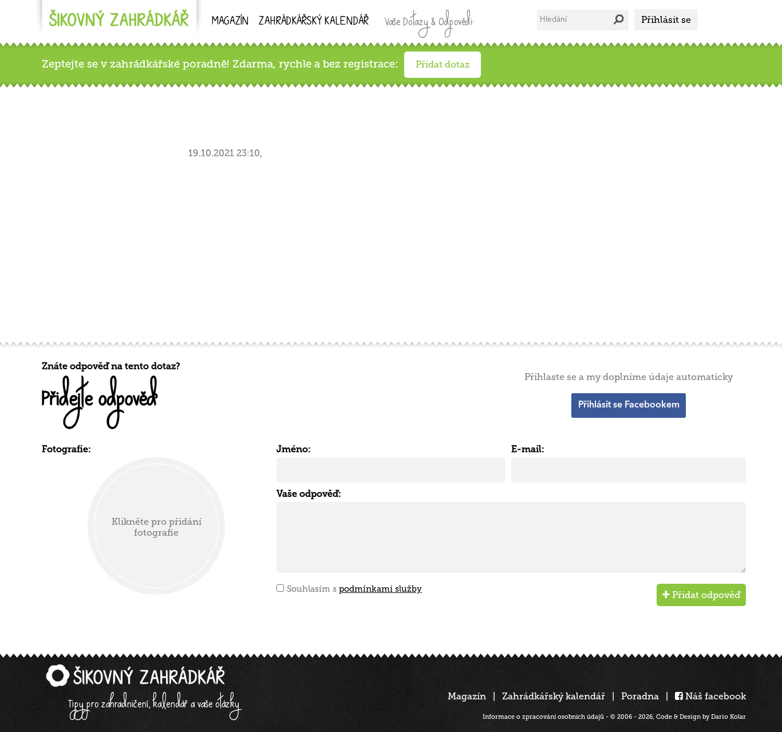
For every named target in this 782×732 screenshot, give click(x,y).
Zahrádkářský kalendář (553, 696)
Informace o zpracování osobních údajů (543, 717)
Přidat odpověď (705, 594)
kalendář (314, 22)
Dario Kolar (728, 717)
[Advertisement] (385, 248)
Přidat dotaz (442, 64)
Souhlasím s (354, 589)
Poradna (640, 696)
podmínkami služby (380, 589)
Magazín (230, 22)
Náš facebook (714, 696)
